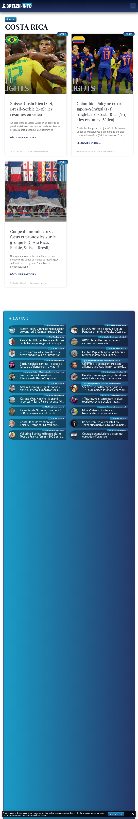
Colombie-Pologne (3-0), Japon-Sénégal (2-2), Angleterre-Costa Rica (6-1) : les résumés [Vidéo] (101, 111)
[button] (133, 6)
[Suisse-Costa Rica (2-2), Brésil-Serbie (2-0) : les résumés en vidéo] (35, 64)
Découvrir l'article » (23, 137)
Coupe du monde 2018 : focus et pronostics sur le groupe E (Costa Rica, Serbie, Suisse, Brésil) (33, 239)
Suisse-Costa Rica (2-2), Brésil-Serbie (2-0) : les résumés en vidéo (31, 109)
